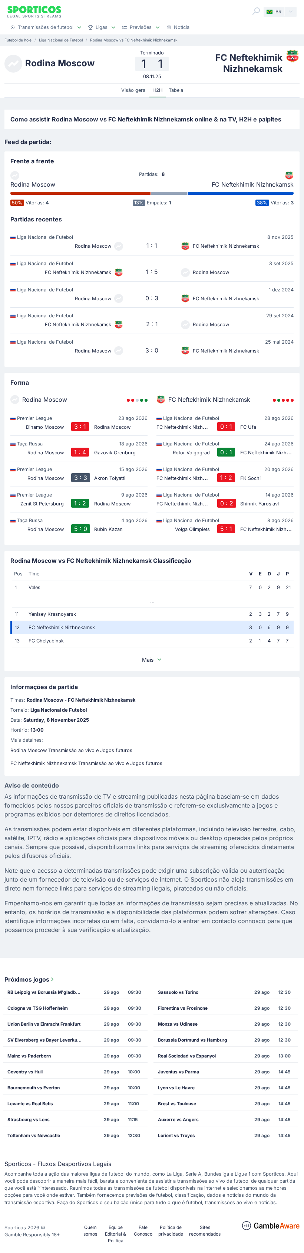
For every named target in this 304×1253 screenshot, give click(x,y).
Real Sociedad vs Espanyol (187, 1056)
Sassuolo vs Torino (178, 992)
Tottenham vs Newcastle (33, 1135)
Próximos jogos (26, 979)
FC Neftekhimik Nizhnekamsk (253, 184)
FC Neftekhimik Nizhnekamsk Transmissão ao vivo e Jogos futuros (86, 763)
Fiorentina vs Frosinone (183, 1008)
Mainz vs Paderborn (29, 1056)
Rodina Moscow (32, 184)
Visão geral (133, 90)
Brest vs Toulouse (177, 1103)
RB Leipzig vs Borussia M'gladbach (45, 992)
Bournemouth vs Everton (33, 1087)
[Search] (256, 11)
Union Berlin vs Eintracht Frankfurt (43, 1024)
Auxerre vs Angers (178, 1119)
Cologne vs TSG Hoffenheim (37, 1008)
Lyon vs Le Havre (176, 1087)
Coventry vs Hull (25, 1072)
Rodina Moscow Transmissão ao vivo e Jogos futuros (71, 750)
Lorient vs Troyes (176, 1135)
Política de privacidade (170, 1230)
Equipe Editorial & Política (115, 1233)
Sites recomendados (205, 1230)
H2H (157, 90)
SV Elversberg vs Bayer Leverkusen (46, 1040)
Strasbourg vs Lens (28, 1119)
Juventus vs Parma (178, 1072)
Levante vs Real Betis (30, 1103)
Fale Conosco (143, 1230)
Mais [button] (147, 659)
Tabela (176, 90)
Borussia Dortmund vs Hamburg (192, 1040)
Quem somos (90, 1230)
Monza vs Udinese (178, 1024)
